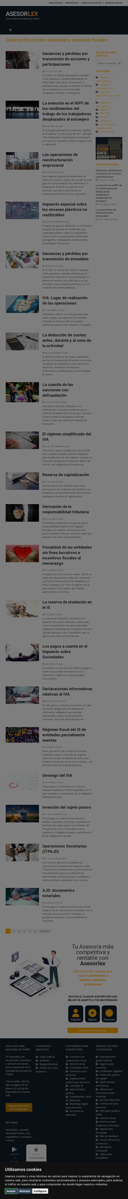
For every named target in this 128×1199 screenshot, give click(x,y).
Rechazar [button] (25, 1191)
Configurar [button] (40, 1191)
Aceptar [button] (11, 1191)
